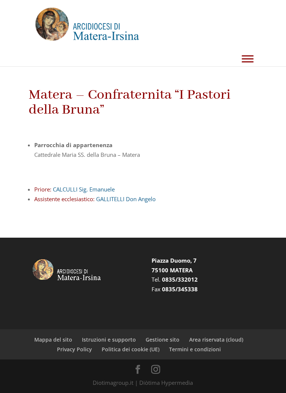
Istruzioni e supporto (109, 339)
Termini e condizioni (195, 349)
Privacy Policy (74, 349)
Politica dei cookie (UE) (130, 349)
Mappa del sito (53, 339)
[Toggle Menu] (248, 59)
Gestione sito (162, 339)
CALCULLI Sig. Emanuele (83, 189)
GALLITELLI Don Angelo (125, 199)
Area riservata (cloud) (216, 339)
